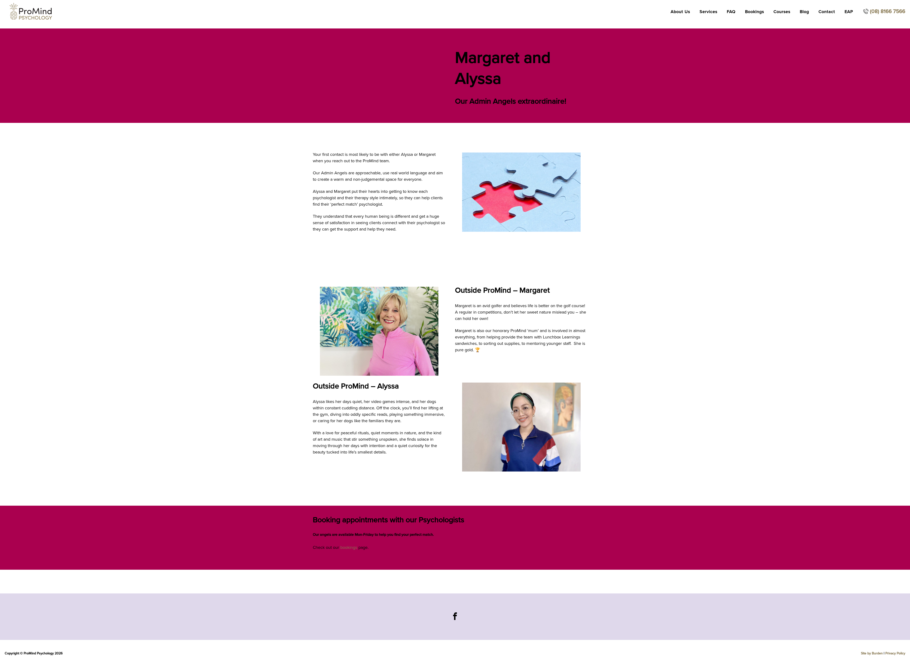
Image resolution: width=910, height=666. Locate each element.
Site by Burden (872, 653)
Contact (827, 11)
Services (708, 11)
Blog (804, 11)
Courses (782, 11)
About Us (680, 11)
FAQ (731, 11)
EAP (849, 11)
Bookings (754, 11)
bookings (348, 547)
